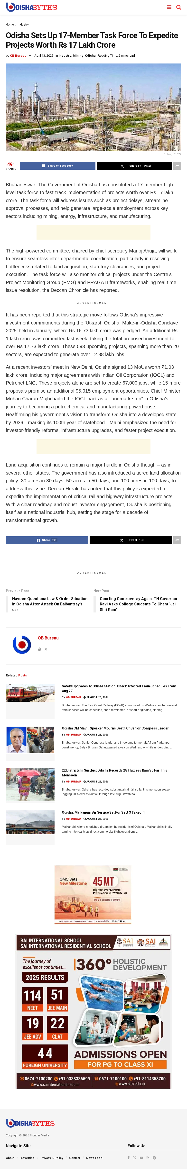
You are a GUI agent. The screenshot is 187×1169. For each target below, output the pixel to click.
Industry (23, 24)
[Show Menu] (169, 7)
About (10, 1158)
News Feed (94, 1158)
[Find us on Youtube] (141, 1157)
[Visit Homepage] (31, 7)
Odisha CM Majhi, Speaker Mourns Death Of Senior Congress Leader (115, 728)
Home (10, 24)
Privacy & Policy (52, 1158)
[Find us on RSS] (148, 1157)
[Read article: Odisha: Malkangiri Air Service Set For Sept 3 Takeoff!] (30, 827)
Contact (74, 1158)
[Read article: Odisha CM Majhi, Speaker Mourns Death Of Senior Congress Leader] (30, 743)
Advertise (27, 1158)
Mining (78, 55)
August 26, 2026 (97, 697)
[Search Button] (178, 7)
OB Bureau (18, 55)
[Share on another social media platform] (177, 166)
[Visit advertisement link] (93, 895)
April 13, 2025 (43, 55)
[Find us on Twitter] (134, 1157)
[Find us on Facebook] (129, 1157)
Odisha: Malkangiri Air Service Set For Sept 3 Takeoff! (103, 812)
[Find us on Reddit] (154, 1157)
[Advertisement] (93, 232)
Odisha (90, 55)
